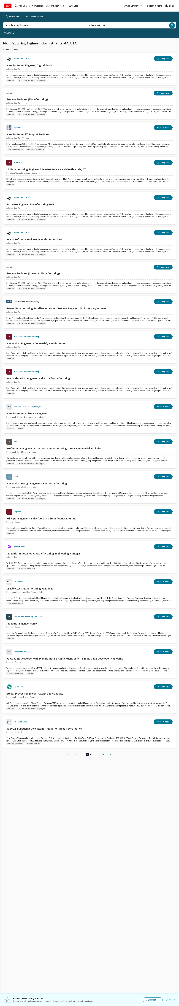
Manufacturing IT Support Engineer (27, 134)
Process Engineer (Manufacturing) (27, 99)
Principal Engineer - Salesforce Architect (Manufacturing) (41, 518)
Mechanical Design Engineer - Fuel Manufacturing (36, 483)
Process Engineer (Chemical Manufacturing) (33, 273)
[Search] (172, 25)
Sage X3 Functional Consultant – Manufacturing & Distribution (44, 728)
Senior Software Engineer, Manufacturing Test (34, 239)
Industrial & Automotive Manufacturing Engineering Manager (43, 553)
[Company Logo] (9, 59)
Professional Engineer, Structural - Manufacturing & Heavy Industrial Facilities (54, 448)
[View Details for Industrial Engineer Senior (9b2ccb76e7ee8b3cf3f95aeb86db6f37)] (89, 627)
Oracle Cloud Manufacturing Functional (30, 588)
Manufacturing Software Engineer (27, 413)
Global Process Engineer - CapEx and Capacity (34, 693)
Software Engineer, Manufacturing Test (30, 204)
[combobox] (42, 25)
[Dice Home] (7, 5)
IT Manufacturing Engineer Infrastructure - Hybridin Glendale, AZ (46, 169)
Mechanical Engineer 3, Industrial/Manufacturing (36, 343)
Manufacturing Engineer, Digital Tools (29, 65)
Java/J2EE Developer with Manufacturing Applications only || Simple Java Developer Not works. (65, 658)
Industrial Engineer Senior (22, 623)
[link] (68, 754)
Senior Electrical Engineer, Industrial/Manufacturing (38, 378)
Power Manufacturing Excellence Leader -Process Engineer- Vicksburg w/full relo (56, 308)
